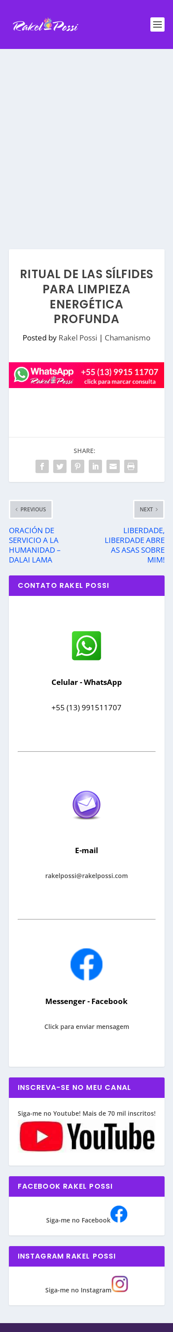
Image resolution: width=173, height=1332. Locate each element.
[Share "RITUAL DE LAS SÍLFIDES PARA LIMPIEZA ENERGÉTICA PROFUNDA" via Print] (131, 466)
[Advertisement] (86, 140)
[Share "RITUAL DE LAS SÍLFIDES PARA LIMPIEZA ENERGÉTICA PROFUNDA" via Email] (113, 466)
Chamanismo (127, 337)
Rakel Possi (78, 337)
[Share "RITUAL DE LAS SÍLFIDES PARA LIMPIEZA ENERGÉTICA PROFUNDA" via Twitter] (60, 466)
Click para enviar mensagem (86, 1026)
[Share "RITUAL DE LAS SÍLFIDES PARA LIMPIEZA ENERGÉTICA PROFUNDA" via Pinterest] (77, 466)
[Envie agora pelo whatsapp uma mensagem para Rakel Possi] (86, 659)
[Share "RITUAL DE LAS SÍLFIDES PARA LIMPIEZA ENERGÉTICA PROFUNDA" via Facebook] (42, 466)
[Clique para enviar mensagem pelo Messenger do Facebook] (86, 978)
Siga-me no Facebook (78, 1220)
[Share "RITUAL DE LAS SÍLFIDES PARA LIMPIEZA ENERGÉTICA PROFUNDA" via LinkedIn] (95, 466)
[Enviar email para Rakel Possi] (86, 827)
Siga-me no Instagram (78, 1290)
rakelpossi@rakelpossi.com (86, 875)
